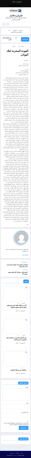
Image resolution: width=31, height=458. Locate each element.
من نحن (11, 453)
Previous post (25, 262)
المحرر (23, 303)
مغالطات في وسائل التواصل (18, 370)
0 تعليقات (13, 46)
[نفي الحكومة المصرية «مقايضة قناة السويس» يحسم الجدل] (15, 326)
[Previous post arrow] (3, 264)
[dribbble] (15, 5)
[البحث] (7, 24)
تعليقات (26, 387)
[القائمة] (28, 24)
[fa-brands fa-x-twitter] (17, 5)
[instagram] (13, 5)
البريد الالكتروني (24, 412)
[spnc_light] (4, 24)
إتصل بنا (17, 453)
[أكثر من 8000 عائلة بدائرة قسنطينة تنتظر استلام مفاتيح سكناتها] (15, 294)
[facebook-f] (19, 5)
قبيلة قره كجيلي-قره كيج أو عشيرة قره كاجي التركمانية (17, 265)
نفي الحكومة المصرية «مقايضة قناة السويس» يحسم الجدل (16, 338)
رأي (22, 453)
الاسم (27, 403)
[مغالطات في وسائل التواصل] (15, 358)
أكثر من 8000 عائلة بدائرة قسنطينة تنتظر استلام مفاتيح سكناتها (16, 306)
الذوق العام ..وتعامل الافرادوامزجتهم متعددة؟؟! (18, 273)
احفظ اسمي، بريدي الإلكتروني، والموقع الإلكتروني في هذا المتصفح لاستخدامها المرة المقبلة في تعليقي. (16, 423)
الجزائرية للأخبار (15, 16)
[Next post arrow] (3, 273)
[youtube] (11, 5)
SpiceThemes (14, 455)
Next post (25, 269)
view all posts (25, 254)
